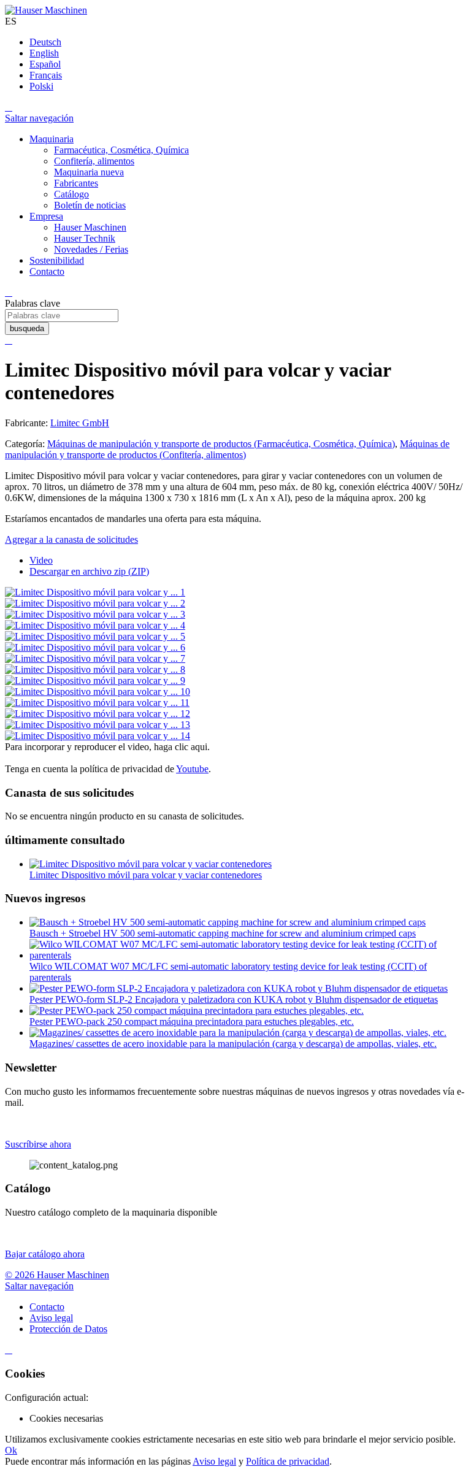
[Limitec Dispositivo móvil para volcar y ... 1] (95, 592)
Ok (11, 1450)
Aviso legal (214, 1461)
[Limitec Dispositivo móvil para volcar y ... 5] (95, 636)
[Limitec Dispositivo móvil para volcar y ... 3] (95, 614)
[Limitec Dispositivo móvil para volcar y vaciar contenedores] (150, 864)
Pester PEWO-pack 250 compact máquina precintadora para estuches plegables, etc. (191, 1021)
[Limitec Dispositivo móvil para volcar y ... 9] (95, 680)
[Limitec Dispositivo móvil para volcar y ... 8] (95, 669)
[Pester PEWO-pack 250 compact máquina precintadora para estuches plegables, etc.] (196, 1010)
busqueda (27, 328)
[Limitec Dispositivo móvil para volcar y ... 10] (97, 691)
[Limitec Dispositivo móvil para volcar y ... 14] (97, 735)
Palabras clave (32, 303)
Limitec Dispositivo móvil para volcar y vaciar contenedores (145, 875)
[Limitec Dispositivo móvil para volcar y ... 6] (95, 647)
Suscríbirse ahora (38, 1144)
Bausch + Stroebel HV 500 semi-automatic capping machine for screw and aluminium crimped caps (222, 933)
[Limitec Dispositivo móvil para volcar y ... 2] (95, 603)
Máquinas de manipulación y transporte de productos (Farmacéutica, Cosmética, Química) (221, 444)
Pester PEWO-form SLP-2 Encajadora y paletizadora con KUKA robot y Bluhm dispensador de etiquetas (233, 999)
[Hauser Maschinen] (46, 10)
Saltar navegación (39, 118)
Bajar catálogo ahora (45, 1254)
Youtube (192, 769)
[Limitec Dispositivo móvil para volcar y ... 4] (95, 625)
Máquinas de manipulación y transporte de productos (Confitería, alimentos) (227, 449)
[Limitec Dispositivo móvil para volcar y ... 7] (95, 658)
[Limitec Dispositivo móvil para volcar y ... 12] (97, 713)
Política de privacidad (287, 1461)
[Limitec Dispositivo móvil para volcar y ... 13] (97, 724)
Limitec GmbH (79, 423)
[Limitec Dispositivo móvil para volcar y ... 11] (97, 702)
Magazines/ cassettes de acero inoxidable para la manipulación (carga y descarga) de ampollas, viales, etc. (233, 1043)
